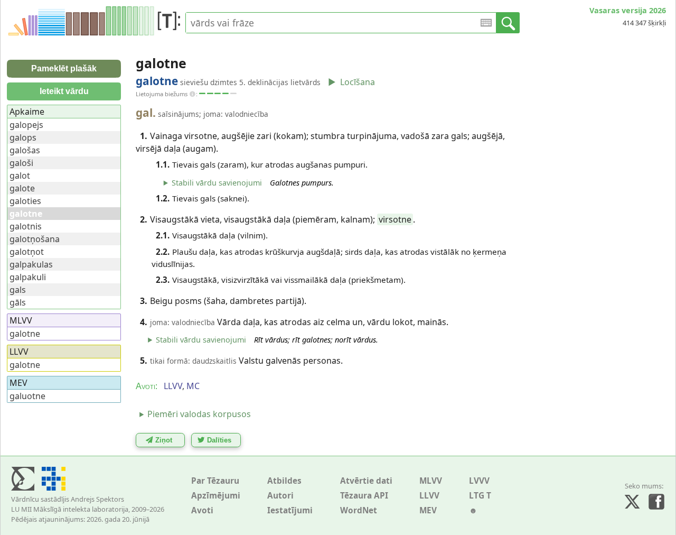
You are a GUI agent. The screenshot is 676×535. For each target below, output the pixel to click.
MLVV (430, 480)
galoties (25, 201)
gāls (18, 302)
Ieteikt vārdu (64, 91)
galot (20, 175)
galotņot (27, 251)
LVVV (479, 480)
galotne (25, 333)
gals (18, 290)
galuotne (27, 396)
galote (22, 188)
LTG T (480, 495)
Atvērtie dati (366, 480)
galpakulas (31, 264)
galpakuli (28, 277)
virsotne (395, 219)
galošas (25, 150)
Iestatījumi (290, 510)
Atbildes (284, 480)
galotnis (26, 226)
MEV (428, 510)
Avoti (202, 510)
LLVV (429, 495)
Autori (280, 495)
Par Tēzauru (215, 480)
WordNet (358, 510)
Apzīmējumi (215, 495)
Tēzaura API (364, 495)
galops (23, 137)
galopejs (26, 125)
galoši (21, 163)
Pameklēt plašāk (64, 68)
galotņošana (35, 239)
